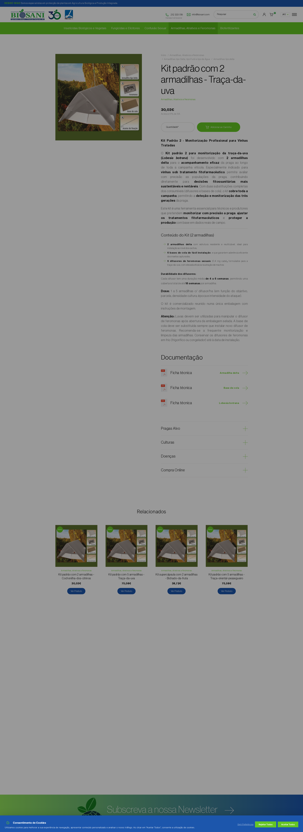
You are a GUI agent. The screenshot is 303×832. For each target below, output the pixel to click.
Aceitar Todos (288, 824)
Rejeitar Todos (266, 824)
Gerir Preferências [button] (245, 824)
